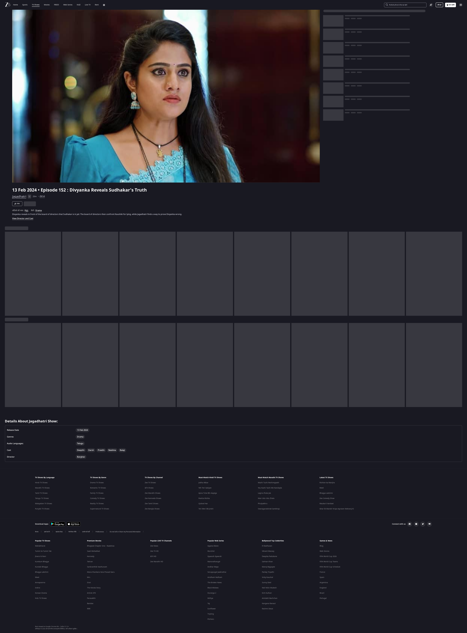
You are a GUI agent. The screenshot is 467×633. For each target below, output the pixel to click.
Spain (322, 577)
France (322, 572)
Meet (322, 488)
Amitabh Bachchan (269, 598)
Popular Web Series (216, 541)
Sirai (89, 582)
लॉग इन (439, 5)
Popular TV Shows (42, 541)
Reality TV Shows (97, 503)
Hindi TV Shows (41, 482)
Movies (47, 5)
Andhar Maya (213, 567)
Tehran (90, 561)
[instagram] (416, 524)
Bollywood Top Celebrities (273, 541)
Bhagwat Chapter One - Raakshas (100, 546)
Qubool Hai (203, 503)
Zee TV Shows (150, 482)
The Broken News (215, 582)
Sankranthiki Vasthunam (97, 567)
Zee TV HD (154, 551)
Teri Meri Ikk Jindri (205, 509)
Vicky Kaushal (267, 577)
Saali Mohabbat (93, 551)
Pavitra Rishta (204, 498)
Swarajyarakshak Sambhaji (269, 509)
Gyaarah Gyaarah (215, 556)
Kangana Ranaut (269, 603)
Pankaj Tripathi (268, 572)
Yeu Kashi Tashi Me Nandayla (270, 488)
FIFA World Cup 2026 (328, 556)
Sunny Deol (266, 582)
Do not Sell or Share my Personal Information (125, 532)
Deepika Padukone (269, 556)
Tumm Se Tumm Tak (43, 551)
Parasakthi (91, 598)
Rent (97, 5)
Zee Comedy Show (327, 498)
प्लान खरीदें (451, 5)
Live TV (87, 5)
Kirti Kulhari (267, 593)
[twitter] (422, 524)
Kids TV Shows (41, 598)
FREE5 (56, 5)
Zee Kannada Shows (153, 498)
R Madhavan (267, 546)
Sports (25, 5)
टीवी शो (42, 196)
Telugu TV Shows (42, 498)
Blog (321, 546)
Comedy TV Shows (97, 498)
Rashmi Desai (267, 608)
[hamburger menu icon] (461, 5)
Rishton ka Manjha (327, 482)
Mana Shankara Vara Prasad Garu (101, 572)
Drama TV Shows (97, 482)
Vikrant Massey (268, 551)
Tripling (211, 614)
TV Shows (36, 5)
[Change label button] (431, 5)
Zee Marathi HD (156, 561)
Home (15, 5)
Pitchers (211, 619)
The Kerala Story (93, 588)
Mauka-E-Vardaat (327, 503)
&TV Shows (149, 488)
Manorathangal (214, 561)
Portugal (323, 598)
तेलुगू (26, 210)
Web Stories (324, 551)
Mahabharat (40, 546)
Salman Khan (267, 561)
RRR (88, 608)
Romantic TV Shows (98, 488)
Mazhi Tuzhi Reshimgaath (268, 482)
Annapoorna (40, 582)
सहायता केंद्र (59, 532)
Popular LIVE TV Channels (161, 541)
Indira (37, 588)
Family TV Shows (97, 493)
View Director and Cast (22, 218)
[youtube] (429, 524)
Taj (209, 603)
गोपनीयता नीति (72, 532)
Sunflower (212, 608)
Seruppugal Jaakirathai (217, 572)
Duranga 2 (212, 593)
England (323, 588)
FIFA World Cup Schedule (330, 567)
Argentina (324, 582)
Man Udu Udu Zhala (266, 498)
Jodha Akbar (203, 482)
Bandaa (90, 603)
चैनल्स (36, 532)
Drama (38, 210)
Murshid (211, 551)
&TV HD (153, 556)
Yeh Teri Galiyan (205, 488)
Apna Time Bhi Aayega (207, 493)
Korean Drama (41, 593)
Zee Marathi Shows (152, 493)
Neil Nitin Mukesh (269, 588)
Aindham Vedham (215, 577)
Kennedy (90, 556)
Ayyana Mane (213, 546)
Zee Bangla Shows (152, 509)
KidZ (78, 5)
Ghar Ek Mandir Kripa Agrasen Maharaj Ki (337, 509)
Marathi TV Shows (42, 488)
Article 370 (91, 593)
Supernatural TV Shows (99, 509)
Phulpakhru (262, 503)
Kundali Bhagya (41, 567)
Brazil (322, 593)
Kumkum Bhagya (42, 561)
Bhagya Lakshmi (326, 493)
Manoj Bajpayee (268, 567)
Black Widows (213, 588)
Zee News (154, 546)
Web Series (67, 5)
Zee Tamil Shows (151, 503)
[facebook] (409, 524)
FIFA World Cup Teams (329, 561)
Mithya (210, 598)
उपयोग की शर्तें (86, 532)
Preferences (100, 532)
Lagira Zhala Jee (264, 493)
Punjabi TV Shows (42, 509)
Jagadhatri (19, 196)
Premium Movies (94, 541)
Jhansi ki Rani (40, 556)
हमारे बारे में (47, 532)
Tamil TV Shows (41, 493)
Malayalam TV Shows (43, 503)
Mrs (88, 577)
